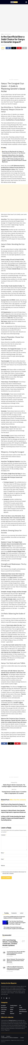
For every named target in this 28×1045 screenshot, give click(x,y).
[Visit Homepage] (14, 2)
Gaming (3, 1013)
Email (2, 859)
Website (3, 865)
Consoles (3, 1011)
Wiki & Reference (23, 1011)
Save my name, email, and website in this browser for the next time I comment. (14, 872)
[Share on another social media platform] (24, 48)
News (11, 1011)
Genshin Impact (8, 34)
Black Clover (4, 1007)
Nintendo (12, 1013)
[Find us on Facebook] (1, 998)
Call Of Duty (4, 1009)
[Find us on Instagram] (9, 998)
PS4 (20, 1005)
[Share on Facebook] (8, 48)
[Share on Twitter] (13, 48)
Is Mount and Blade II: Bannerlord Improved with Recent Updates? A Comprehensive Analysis (15, 968)
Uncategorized (22, 1009)
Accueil (2, 1036)
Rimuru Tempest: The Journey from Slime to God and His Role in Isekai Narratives (15, 961)
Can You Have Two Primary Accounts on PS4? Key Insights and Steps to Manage (17, 923)
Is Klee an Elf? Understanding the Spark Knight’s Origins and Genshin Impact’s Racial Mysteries (14, 160)
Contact (22, 1037)
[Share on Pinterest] (19, 48)
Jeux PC (12, 1007)
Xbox (20, 1013)
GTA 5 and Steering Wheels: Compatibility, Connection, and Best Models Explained (10, 942)
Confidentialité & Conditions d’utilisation (9, 1037)
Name (3, 852)
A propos (8, 1036)
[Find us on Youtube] (6, 998)
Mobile (11, 1009)
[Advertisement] (14, 18)
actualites (3, 1005)
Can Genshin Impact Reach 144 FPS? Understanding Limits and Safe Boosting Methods (16, 953)
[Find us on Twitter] (4, 998)
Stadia (20, 1007)
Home (2, 34)
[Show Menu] (26, 2)
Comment (3, 835)
